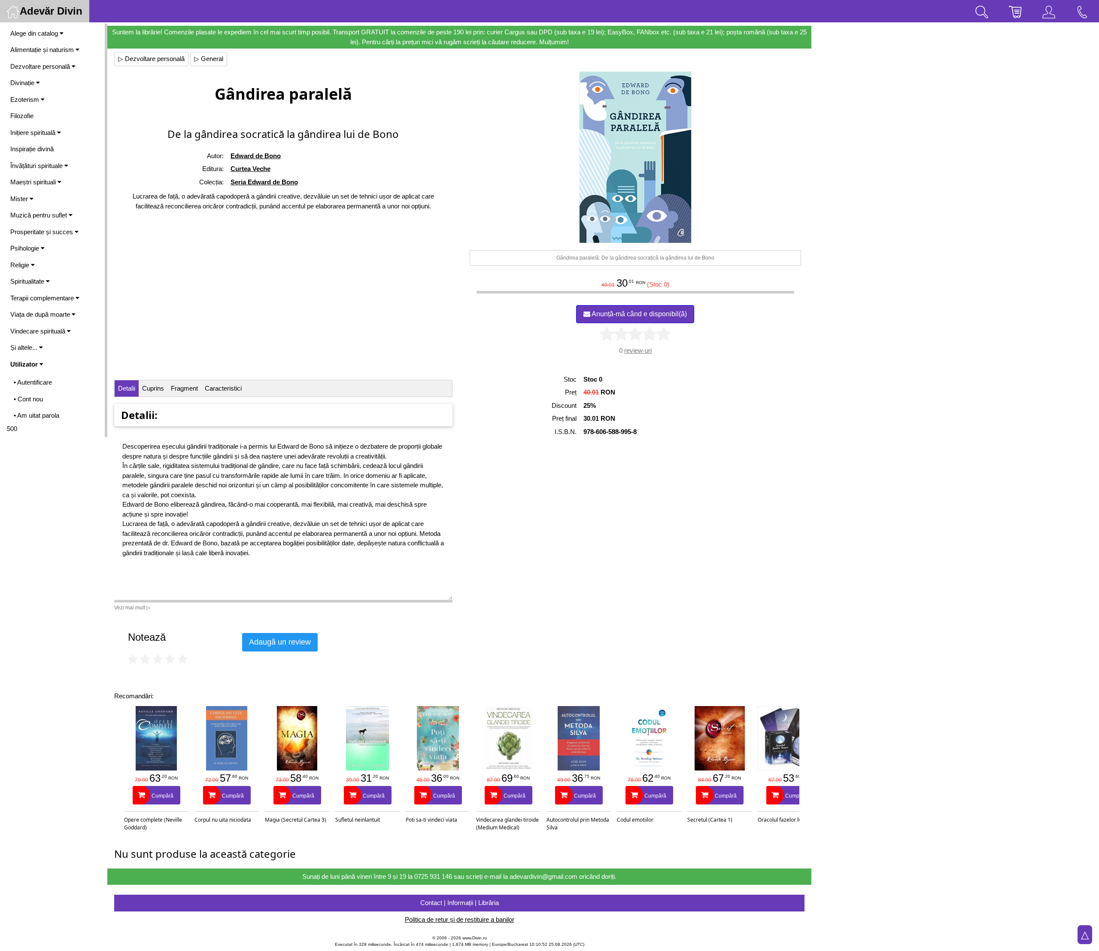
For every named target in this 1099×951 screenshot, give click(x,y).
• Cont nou (28, 399)
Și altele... (24, 347)
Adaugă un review (280, 642)
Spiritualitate (28, 281)
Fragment (184, 388)
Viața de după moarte (41, 314)
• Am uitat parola (36, 415)
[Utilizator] (1049, 11)
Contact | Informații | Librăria (459, 902)
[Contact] (1082, 11)
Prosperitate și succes (42, 231)
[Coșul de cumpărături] (1015, 11)
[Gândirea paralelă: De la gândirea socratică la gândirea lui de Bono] (635, 157)
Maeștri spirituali (34, 182)
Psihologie (25, 248)
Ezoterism (25, 99)
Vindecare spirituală (38, 331)
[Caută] (982, 11)
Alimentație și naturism (43, 49)
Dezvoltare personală (41, 66)
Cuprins (153, 388)
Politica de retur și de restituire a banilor (459, 919)
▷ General (208, 58)
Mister (20, 198)
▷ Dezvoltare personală (151, 58)
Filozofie (21, 115)
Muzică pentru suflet (39, 215)
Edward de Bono (256, 155)
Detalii (126, 388)
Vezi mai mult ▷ (132, 608)
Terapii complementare (43, 298)
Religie (20, 265)
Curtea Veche (250, 168)
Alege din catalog (35, 33)
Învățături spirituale (37, 165)
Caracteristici (223, 388)
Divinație (23, 82)
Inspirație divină (32, 149)
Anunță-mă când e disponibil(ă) (638, 314)
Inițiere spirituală (33, 132)
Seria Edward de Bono (264, 182)
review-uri (638, 350)
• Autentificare (33, 382)
